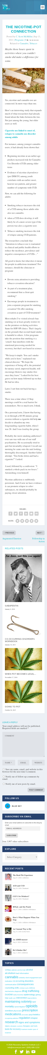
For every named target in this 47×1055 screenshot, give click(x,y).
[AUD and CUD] (8, 887)
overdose (9, 1010)
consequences (25, 984)
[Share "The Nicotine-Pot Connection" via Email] (31, 513)
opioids (32, 1006)
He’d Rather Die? (20, 950)
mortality (9, 1006)
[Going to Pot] (23, 692)
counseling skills (12, 988)
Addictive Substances (29, 909)
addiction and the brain (18, 970)
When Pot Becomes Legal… (20, 674)
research (11, 1022)
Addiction (25, 878)
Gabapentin (11, 606)
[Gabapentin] (23, 578)
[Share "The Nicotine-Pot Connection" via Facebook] (10, 513)
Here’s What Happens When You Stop (26, 918)
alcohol (29, 970)
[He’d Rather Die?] (8, 952)
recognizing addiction (11, 1018)
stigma (7, 1026)
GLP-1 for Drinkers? (21, 896)
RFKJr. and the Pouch (22, 906)
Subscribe (11, 835)
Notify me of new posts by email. (20, 783)
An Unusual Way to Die (22, 929)
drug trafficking (30, 991)
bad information (22, 973)
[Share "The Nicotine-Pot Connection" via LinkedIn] (26, 513)
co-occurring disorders (23, 981)
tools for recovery (13, 1029)
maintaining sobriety (18, 1001)
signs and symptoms (29, 1022)
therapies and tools (30, 1026)
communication (10, 985)
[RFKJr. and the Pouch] (8, 908)
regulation (24, 1017)
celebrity (22, 978)
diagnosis (17, 991)
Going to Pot (12, 707)
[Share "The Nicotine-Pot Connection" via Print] (36, 513)
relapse (34, 1018)
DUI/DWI (9, 995)
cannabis (24, 43)
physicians (17, 1011)
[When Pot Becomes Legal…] (23, 659)
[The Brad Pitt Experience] (8, 877)
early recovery (18, 995)
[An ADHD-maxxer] (8, 941)
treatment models (26, 1029)
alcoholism (10, 973)
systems (20, 1026)
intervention (21, 998)
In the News (26, 931)
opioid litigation (19, 1007)
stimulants (13, 1026)
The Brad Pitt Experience (23, 875)
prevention (25, 1014)
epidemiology (29, 994)
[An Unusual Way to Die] (8, 930)
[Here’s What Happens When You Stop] (8, 919)
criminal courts (24, 988)
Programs (19, 39)
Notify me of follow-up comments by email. (20, 777)
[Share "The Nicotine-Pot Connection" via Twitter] (15, 513)
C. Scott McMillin (24, 36)
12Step (8, 970)
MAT (34, 1002)
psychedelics (34, 1014)
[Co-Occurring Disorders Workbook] (23, 623)
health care (12, 998)
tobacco (33, 43)
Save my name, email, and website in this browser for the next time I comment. (22, 770)
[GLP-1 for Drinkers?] (8, 898)
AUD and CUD (19, 885)
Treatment (25, 888)
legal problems (32, 998)
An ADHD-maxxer (20, 939)
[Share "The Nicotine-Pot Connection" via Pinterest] (21, 513)
